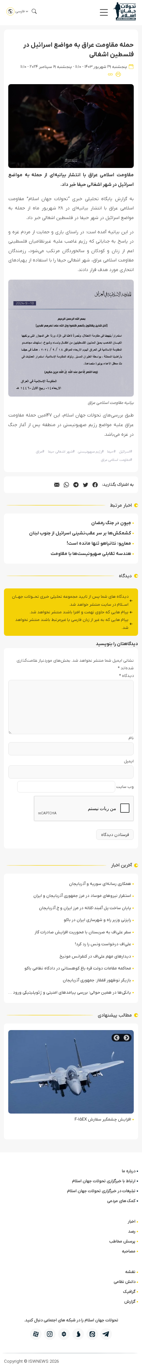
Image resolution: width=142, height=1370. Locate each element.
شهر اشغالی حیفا (61, 452)
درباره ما (128, 1171)
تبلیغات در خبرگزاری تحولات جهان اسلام (101, 1191)
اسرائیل (125, 452)
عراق (40, 452)
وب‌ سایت (125, 787)
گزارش (129, 1301)
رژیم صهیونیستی (91, 452)
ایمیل (129, 761)
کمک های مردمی (121, 1201)
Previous (126, 1038)
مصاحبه (128, 1251)
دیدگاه (126, 676)
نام (131, 738)
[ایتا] (92, 1334)
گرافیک (129, 1291)
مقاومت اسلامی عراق (116, 460)
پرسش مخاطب (122, 1241)
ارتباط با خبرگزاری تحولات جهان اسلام (103, 1181)
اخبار (131, 1221)
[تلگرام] (106, 1334)
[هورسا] (64, 1334)
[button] (104, 12)
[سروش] (78, 1334)
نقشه (130, 1272)
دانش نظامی (124, 1282)
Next (117, 1038)
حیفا (111, 452)
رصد (131, 1231)
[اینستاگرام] (49, 1334)
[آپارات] (36, 1334)
